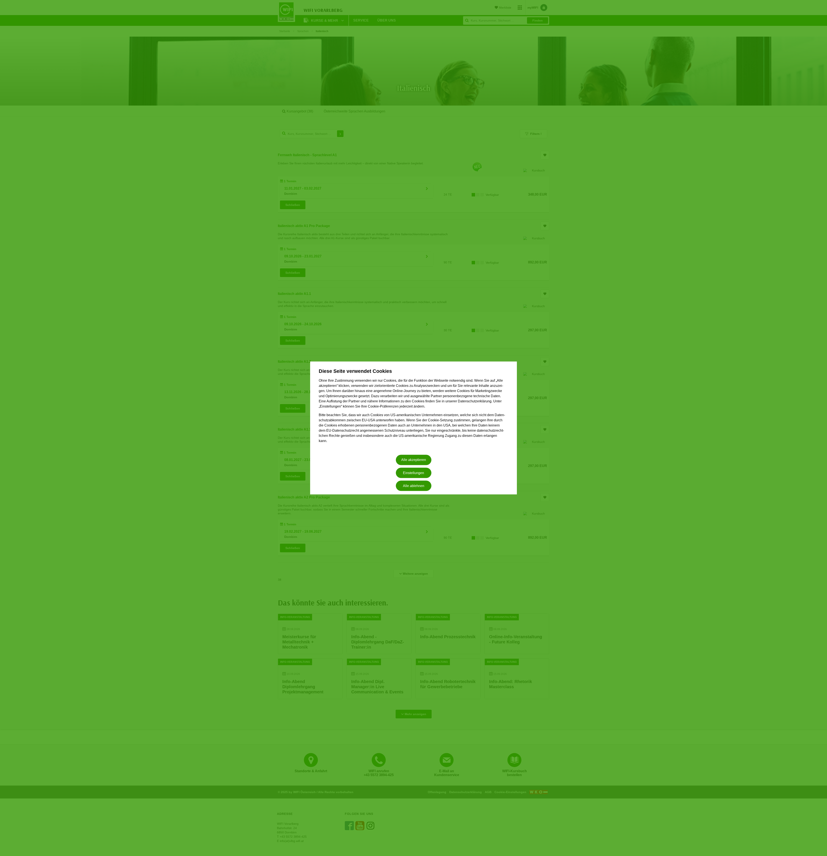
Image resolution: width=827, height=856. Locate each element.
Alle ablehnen (413, 486)
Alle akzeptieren (413, 460)
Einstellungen (413, 473)
